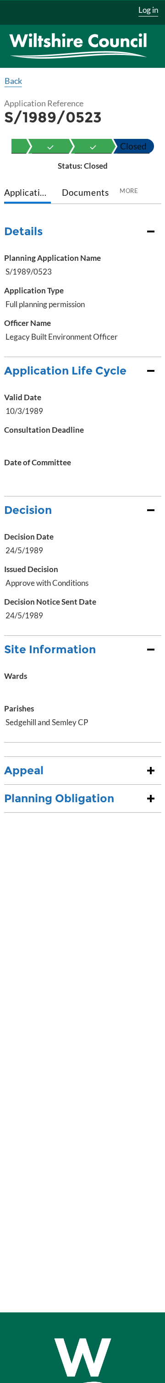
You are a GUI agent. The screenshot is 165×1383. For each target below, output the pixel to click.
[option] (50, 146)
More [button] (129, 190)
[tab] (27, 193)
